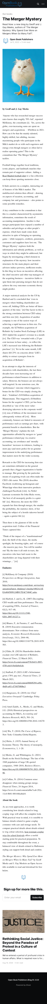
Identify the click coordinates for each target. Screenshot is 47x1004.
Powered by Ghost (23, 985)
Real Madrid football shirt (14, 175)
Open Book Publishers (21, 39)
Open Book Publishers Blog (20, 980)
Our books (7, 14)
